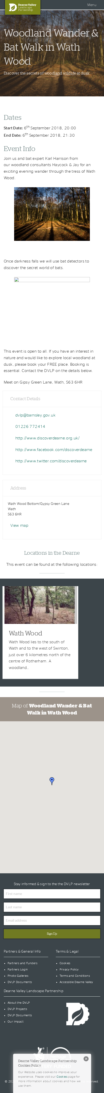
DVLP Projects (17, 1008)
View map (19, 525)
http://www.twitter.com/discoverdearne (51, 461)
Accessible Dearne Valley (76, 982)
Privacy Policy (69, 969)
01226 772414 (30, 427)
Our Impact (15, 1021)
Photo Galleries (18, 975)
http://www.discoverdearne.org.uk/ (47, 438)
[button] (52, 781)
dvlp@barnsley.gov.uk (35, 415)
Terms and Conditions (75, 975)
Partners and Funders (22, 963)
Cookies (65, 963)
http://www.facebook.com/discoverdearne (53, 450)
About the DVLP (19, 1002)
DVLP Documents (20, 982)
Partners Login (18, 969)
